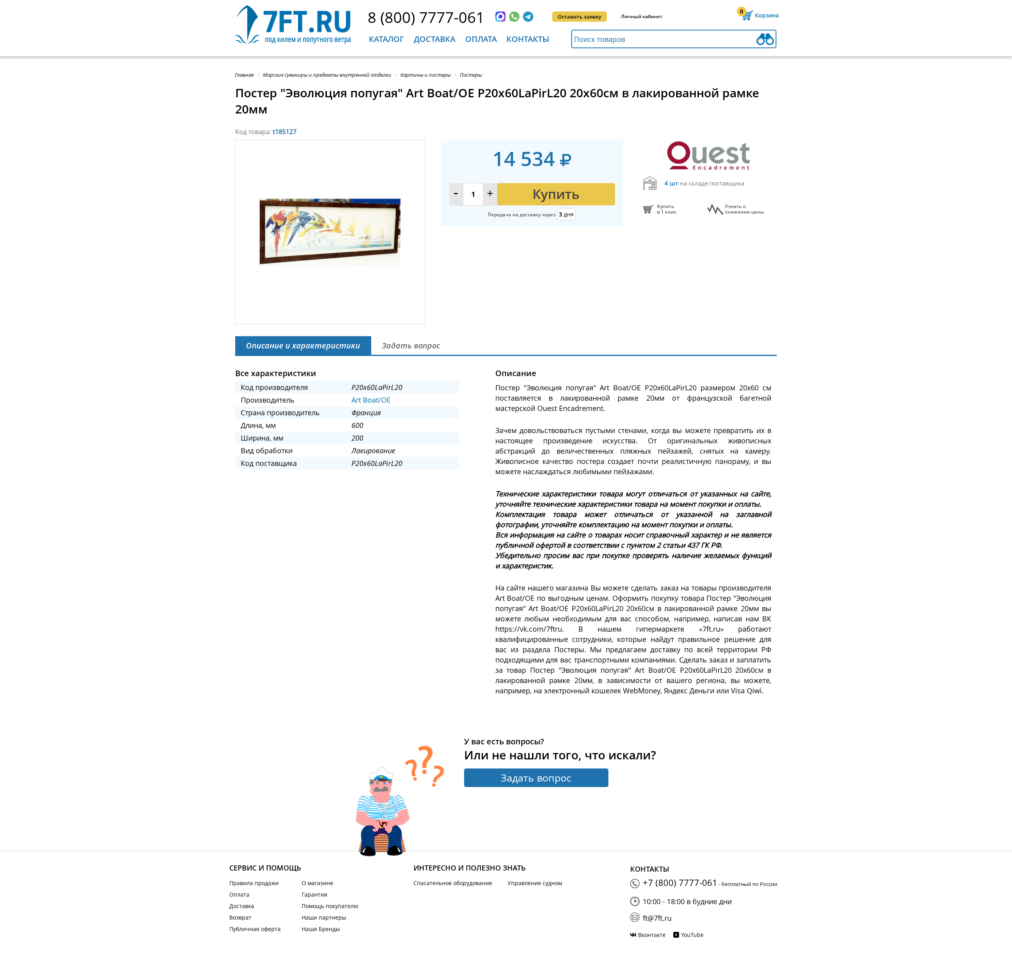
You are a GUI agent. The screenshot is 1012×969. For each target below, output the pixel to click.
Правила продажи (254, 883)
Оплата (481, 39)
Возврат (240, 917)
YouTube (692, 935)
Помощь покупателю (330, 906)
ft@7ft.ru (657, 918)
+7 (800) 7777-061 (680, 882)
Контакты (527, 39)
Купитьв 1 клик (666, 209)
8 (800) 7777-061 (426, 17)
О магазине (317, 883)
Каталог (386, 39)
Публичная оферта (255, 929)
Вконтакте (652, 935)
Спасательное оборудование (452, 883)
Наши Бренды (321, 929)
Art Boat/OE (371, 400)
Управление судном (535, 883)
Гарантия (314, 894)
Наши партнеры (324, 917)
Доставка (434, 39)
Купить (556, 194)
